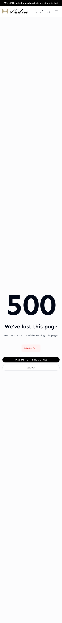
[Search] (35, 11)
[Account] (42, 11)
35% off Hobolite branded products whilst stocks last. (31, 3)
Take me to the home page (31, 359)
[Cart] (48, 11)
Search (31, 367)
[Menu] (56, 11)
